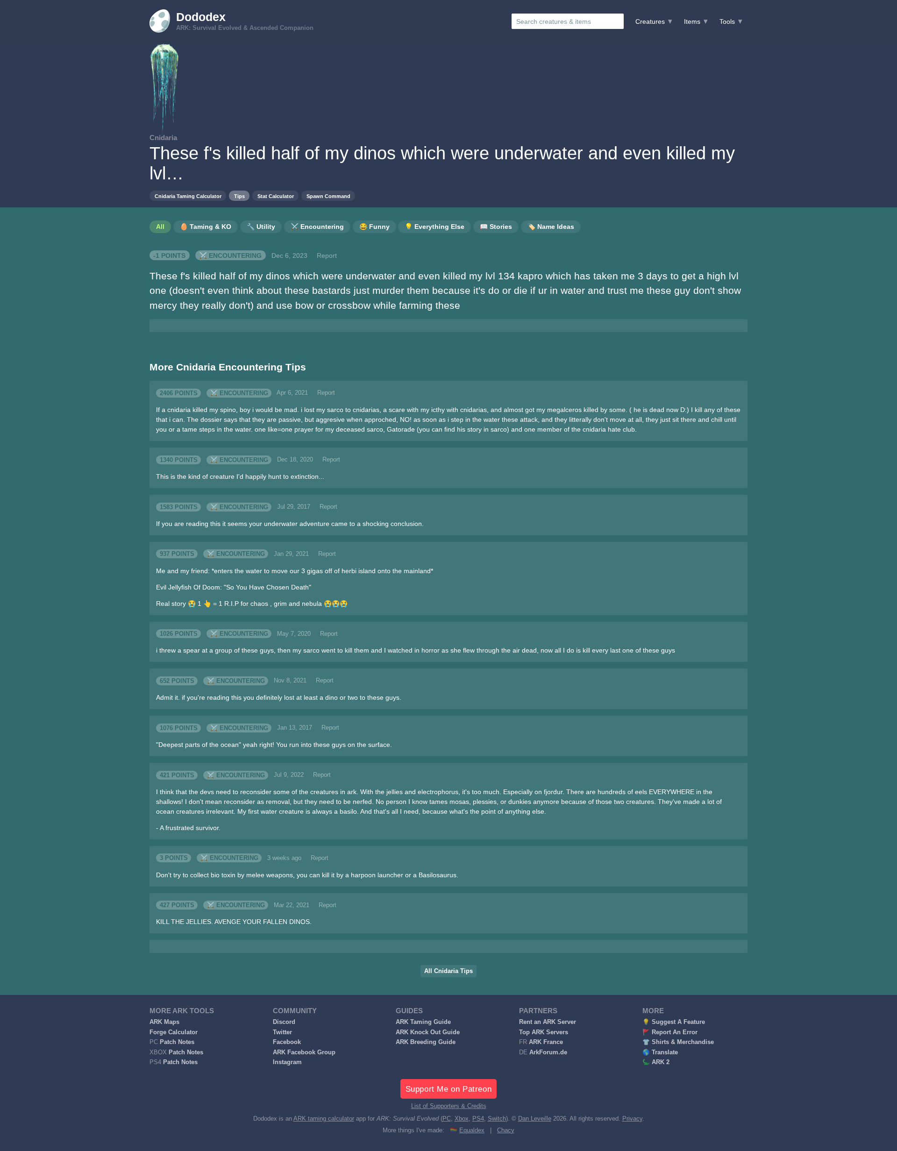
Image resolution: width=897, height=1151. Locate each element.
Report (327, 255)
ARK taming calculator (323, 1118)
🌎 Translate (660, 1052)
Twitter (282, 1032)
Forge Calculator (174, 1032)
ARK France (546, 1042)
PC (446, 1118)
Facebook (287, 1042)
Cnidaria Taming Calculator (188, 196)
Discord (284, 1022)
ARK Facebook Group (304, 1052)
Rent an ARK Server (547, 1022)
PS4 (478, 1118)
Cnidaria (163, 138)
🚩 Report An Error (670, 1032)
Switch (497, 1118)
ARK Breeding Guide (426, 1042)
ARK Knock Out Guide (428, 1032)
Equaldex (471, 1130)
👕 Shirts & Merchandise (678, 1042)
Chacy (505, 1130)
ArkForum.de (548, 1052)
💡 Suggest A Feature (673, 1022)
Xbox (462, 1118)
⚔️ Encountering (230, 255)
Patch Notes (177, 1042)
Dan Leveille (534, 1118)
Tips (239, 196)
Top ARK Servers (543, 1032)
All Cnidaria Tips (448, 971)
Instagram (287, 1062)
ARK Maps (164, 1022)
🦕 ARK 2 (655, 1062)
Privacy (632, 1118)
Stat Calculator (275, 196)
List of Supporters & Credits (448, 1106)
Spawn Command (328, 196)
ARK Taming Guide (423, 1022)
